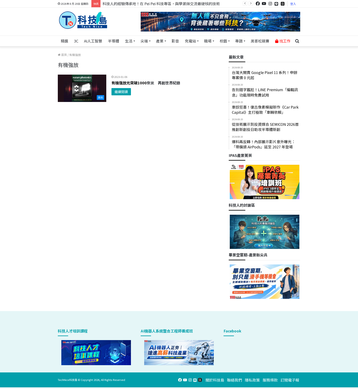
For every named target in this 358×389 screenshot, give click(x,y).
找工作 (284, 41)
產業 (159, 41)
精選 (64, 41)
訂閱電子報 (290, 380)
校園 (223, 41)
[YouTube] (264, 3)
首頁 (63, 55)
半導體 (113, 41)
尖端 (144, 41)
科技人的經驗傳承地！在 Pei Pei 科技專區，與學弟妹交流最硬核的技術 (161, 3)
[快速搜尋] (297, 41)
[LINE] (276, 3)
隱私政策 (252, 380)
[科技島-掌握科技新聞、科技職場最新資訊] (83, 20)
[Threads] (282, 3)
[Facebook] (258, 3)
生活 (128, 41)
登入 (293, 4)
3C (76, 41)
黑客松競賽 (260, 41)
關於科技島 (215, 380)
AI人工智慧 (93, 41)
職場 (208, 41)
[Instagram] (270, 3)
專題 (239, 41)
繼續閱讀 (121, 91)
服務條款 (270, 380)
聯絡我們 (234, 380)
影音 (175, 41)
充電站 (190, 41)
